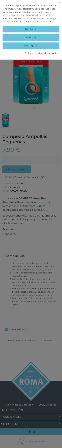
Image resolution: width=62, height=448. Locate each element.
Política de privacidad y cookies (41, 53)
